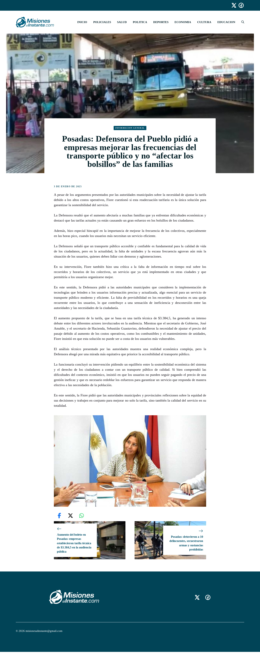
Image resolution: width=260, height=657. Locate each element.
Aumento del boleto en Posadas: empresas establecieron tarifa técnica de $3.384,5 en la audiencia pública (74, 543)
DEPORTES (160, 22)
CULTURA (204, 22)
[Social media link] (232, 5)
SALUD (122, 22)
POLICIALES (102, 22)
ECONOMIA (183, 22)
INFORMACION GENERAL (130, 128)
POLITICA (140, 22)
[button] (241, 22)
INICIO (82, 22)
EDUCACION (226, 22)
